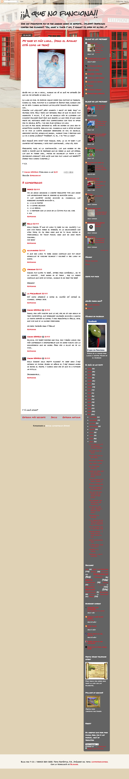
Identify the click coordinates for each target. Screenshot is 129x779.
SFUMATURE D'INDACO (96, 93)
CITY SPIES (99, 150)
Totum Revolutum (94, 208)
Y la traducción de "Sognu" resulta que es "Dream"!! (96, 522)
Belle (29, 223)
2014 (90, 405)
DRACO (30, 189)
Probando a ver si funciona (95, 555)
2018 (90, 393)
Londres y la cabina (93, 550)
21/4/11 (47, 310)
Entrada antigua (71, 417)
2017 (90, 396)
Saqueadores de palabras (96, 58)
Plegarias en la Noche (96, 223)
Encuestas (104, 572)
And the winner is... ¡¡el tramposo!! (96, 488)
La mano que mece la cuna (95, 163)
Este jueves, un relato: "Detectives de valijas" (100, 184)
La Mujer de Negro (94, 66)
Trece (91, 596)
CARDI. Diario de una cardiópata (95, 642)
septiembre (93, 426)
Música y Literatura (97, 585)
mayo (91, 438)
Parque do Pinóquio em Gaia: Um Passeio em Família (99, 48)
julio (91, 432)
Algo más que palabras (96, 105)
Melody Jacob (92, 120)
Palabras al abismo (94, 82)
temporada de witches (94, 516)
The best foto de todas (95, 452)
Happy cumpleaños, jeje (96, 541)
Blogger (74, 764)
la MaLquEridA (34, 293)
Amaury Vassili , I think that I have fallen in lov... (96, 534)
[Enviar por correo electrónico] (65, 172)
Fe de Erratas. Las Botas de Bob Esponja (100, 240)
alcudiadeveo (32, 250)
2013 (90, 408)
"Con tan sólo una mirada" (100, 108)
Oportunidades (90, 592)
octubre (92, 423)
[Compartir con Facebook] (70, 172)
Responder (31, 216)
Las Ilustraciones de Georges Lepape (101, 212)
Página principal (91, 261)
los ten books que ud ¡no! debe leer (96, 528)
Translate (102, 746)
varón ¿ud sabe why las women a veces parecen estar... (96, 474)
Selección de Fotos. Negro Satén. (97, 648)
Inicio (54, 417)
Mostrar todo (104, 250)
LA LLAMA (99, 196)
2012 (90, 411)
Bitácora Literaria (94, 89)
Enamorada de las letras (96, 134)
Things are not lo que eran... (95, 456)
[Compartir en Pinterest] (72, 172)
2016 (90, 399)
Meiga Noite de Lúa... (95, 634)
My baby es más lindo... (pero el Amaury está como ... (95, 509)
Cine (86, 569)
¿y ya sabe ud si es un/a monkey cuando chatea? (96, 446)
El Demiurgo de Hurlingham (93, 179)
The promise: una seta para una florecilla (95, 502)
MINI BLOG (92, 626)
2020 (90, 387)
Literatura (90, 582)
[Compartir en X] (69, 172)
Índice (87, 264)
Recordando (104, 592)
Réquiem (90, 635)
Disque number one (96, 484)
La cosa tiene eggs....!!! (94, 467)
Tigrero (90, 86)
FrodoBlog (91, 237)
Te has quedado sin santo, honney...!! (96, 480)
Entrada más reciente (33, 417)
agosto (92, 429)
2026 (90, 369)
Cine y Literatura (100, 569)
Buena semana (100, 136)
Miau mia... (91, 620)
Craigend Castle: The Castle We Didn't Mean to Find (101, 124)
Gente (89, 580)
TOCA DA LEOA (93, 70)
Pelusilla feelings (96, 460)
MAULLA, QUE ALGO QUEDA (95, 618)
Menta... (90, 194)
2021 (90, 384)
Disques (93, 571)
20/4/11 (37, 189)
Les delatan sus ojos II (95, 60)
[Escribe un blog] (67, 172)
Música (105, 582)
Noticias (90, 589)
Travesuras (104, 594)
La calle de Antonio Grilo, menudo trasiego (101, 168)
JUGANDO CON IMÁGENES (92, 608)
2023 (90, 378)
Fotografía (98, 577)
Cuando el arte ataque (95, 78)
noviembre (93, 420)
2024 (90, 375)
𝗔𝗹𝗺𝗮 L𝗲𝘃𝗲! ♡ (93, 43)
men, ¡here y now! (95, 463)
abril (91, 441)
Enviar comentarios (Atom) (58, 425)
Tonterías (93, 594)
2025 (90, 372)
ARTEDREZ (91, 148)
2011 (89, 414)
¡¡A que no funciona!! (59, 13)
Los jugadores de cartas (95, 611)
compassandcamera (99, 761)
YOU (88, 628)
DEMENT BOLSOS (98, 225)
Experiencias (35, 175)
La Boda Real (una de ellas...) (96, 546)
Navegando (90, 586)
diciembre (93, 417)
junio (91, 435)
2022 (90, 381)
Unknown (31, 269)
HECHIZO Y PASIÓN (94, 74)
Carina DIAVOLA (34, 310)
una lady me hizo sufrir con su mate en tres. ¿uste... (95, 495)
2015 (90, 402)
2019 (90, 390)
